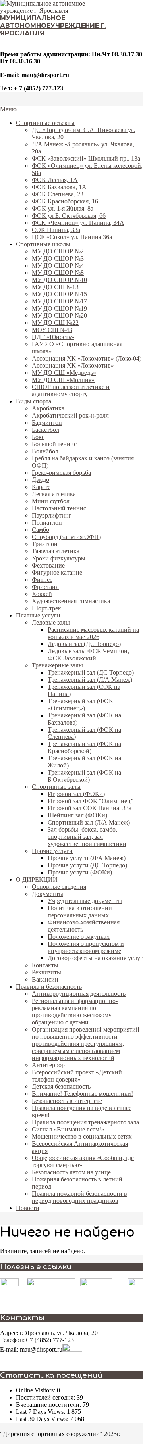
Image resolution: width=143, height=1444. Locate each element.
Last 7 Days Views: (41, 1411)
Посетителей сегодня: (46, 1397)
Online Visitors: (36, 1390)
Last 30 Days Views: (43, 1418)
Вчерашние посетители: (49, 1404)
